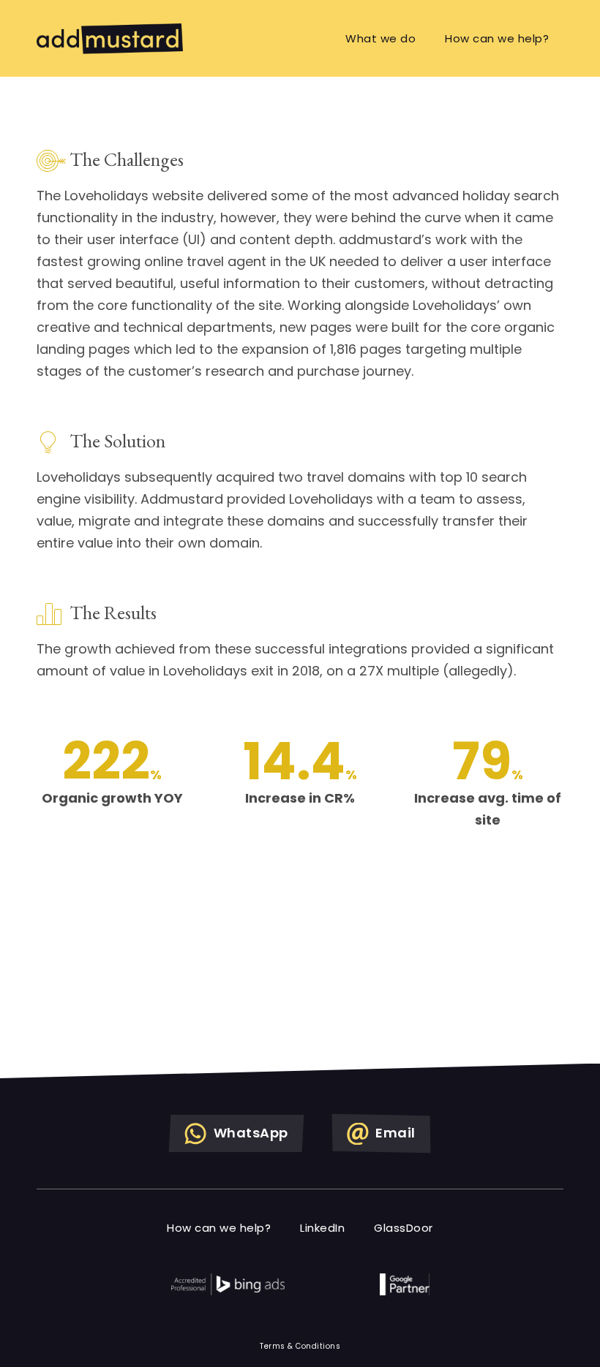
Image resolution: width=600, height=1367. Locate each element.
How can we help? (497, 38)
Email (394, 1133)
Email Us (348, 1028)
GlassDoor (403, 1227)
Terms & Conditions (300, 1346)
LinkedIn (322, 1227)
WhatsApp (249, 1133)
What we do (380, 38)
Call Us (235, 1028)
